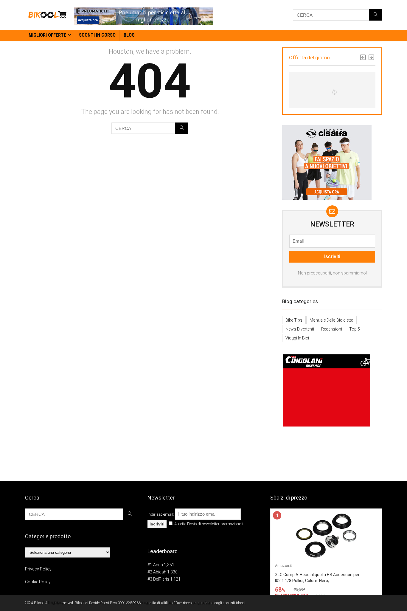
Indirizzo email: (161, 514)
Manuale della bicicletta (331, 320)
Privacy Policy (38, 569)
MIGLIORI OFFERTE (47, 35)
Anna (158, 564)
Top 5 (354, 329)
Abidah (159, 572)
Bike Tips (293, 320)
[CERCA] (375, 15)
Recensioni (331, 329)
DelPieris (161, 579)
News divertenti (299, 329)
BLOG (129, 35)
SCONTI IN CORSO (97, 35)
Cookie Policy (38, 581)
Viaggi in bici (297, 338)
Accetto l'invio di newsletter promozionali (208, 524)
